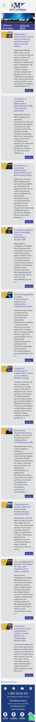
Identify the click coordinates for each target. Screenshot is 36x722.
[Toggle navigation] (4, 5)
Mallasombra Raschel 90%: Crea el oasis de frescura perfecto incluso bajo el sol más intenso (23, 40)
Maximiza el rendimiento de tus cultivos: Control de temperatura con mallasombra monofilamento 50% (23, 436)
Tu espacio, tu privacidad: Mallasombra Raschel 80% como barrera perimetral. (23, 170)
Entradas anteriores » (9, 682)
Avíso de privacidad (18, 709)
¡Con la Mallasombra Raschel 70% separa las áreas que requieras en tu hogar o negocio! (23, 566)
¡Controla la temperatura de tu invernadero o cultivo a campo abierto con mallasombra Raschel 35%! (22, 633)
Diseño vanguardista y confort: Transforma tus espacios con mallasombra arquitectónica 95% (23, 300)
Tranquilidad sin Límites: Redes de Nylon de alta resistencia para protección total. (22, 509)
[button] (32, 718)
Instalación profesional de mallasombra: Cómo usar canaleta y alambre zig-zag (23, 373)
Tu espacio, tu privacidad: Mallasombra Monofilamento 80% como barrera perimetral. (23, 104)
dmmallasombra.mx (17, 706)
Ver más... (29, 90)
